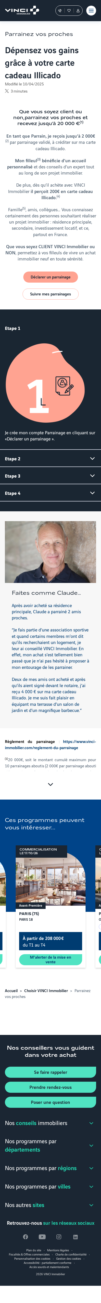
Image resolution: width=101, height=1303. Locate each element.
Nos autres (24, 1204)
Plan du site (33, 1250)
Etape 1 (12, 327)
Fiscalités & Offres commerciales (29, 1254)
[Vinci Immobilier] (20, 11)
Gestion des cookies (68, 1258)
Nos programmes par (30, 1145)
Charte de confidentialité (71, 1254)
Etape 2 (12, 458)
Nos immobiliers (36, 1122)
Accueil (11, 990)
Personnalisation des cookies (32, 1258)
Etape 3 (12, 475)
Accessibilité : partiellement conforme (47, 1262)
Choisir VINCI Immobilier (46, 990)
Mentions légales (58, 1250)
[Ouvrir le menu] (91, 11)
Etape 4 (12, 492)
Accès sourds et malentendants (49, 1267)
